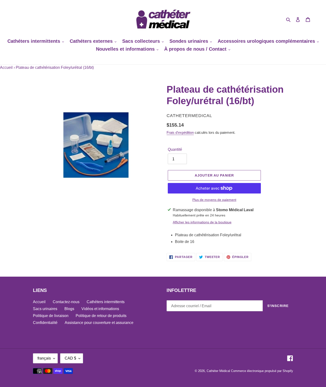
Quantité (175, 149)
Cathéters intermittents (106, 302)
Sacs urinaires (45, 309)
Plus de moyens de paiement (214, 200)
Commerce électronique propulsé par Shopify (262, 371)
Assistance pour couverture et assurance (99, 323)
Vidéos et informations (100, 309)
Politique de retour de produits (101, 316)
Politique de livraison (50, 316)
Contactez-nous (66, 302)
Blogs (69, 309)
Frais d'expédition (180, 132)
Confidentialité (45, 323)
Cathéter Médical (218, 371)
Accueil (6, 67)
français (44, 358)
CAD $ (70, 358)
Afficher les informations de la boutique (202, 222)
